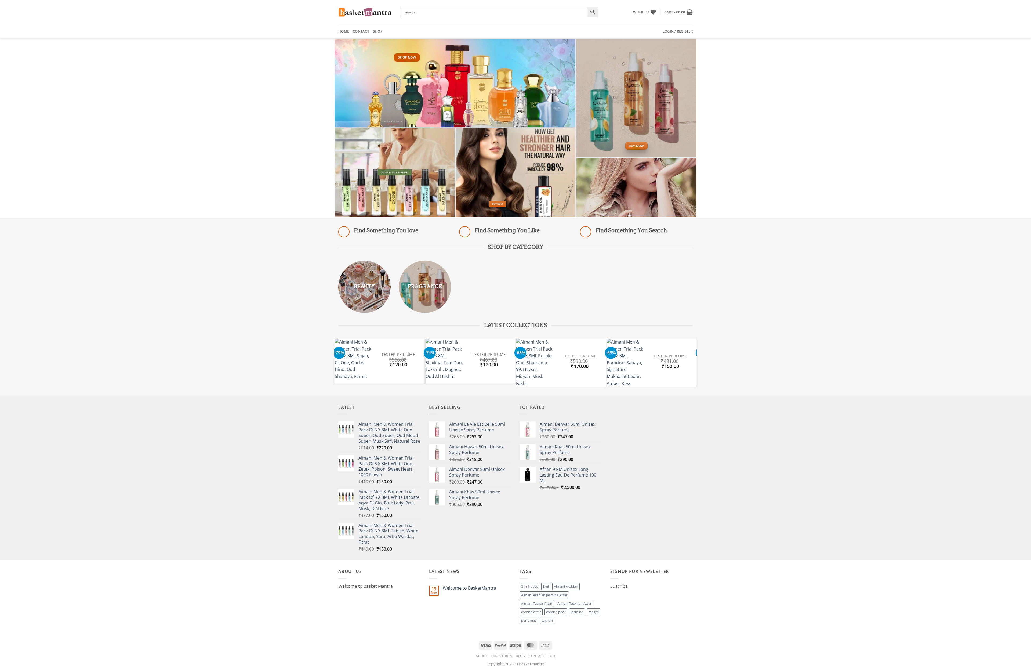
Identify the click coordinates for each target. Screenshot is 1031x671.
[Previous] (331, 363)
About (482, 656)
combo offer (531, 611)
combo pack (556, 611)
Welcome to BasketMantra (469, 588)
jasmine (577, 611)
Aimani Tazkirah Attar (574, 603)
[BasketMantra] (365, 12)
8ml (546, 586)
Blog (520, 656)
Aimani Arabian (566, 586)
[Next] (700, 363)
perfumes (528, 620)
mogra (593, 611)
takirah (547, 620)
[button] (678, 12)
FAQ (552, 656)
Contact (361, 31)
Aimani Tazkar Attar (536, 603)
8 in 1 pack (529, 586)
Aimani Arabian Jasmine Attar (544, 595)
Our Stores (501, 656)
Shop (378, 31)
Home (343, 31)
